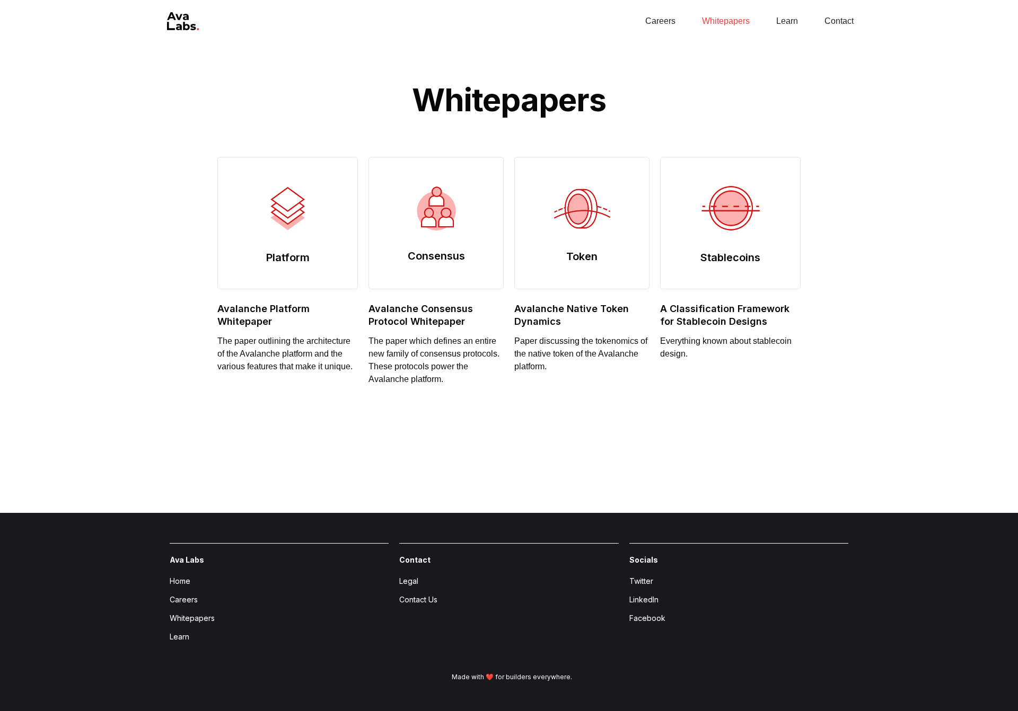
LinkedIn (644, 599)
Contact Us (418, 599)
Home (180, 580)
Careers (184, 599)
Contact (839, 20)
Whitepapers (192, 618)
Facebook (647, 618)
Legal (408, 580)
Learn (787, 20)
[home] (181, 17)
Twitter (641, 580)
